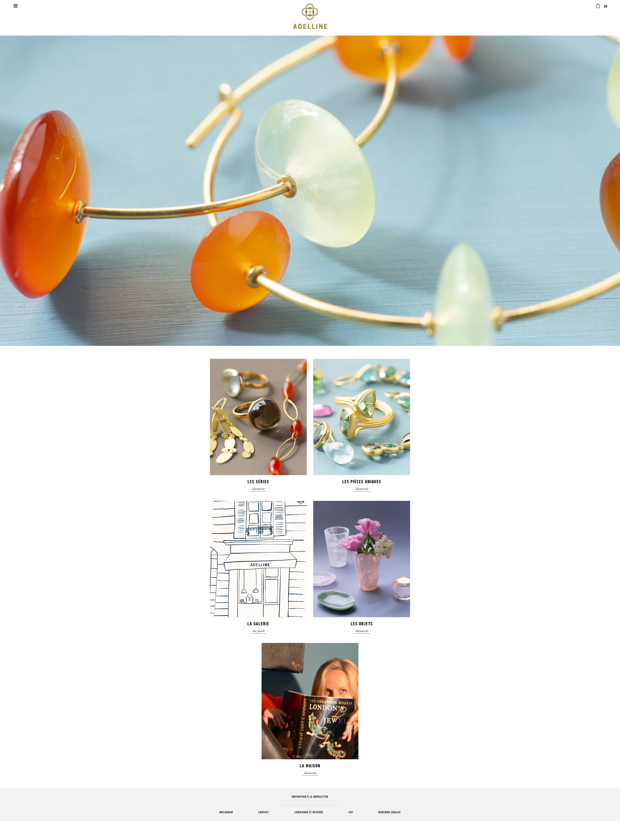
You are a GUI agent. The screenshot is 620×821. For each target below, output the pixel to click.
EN (605, 6)
